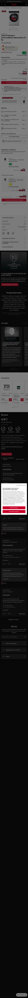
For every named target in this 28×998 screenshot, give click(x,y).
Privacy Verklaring (12, 503)
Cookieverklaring (5, 503)
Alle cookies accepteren (14, 511)
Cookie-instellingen (14, 507)
